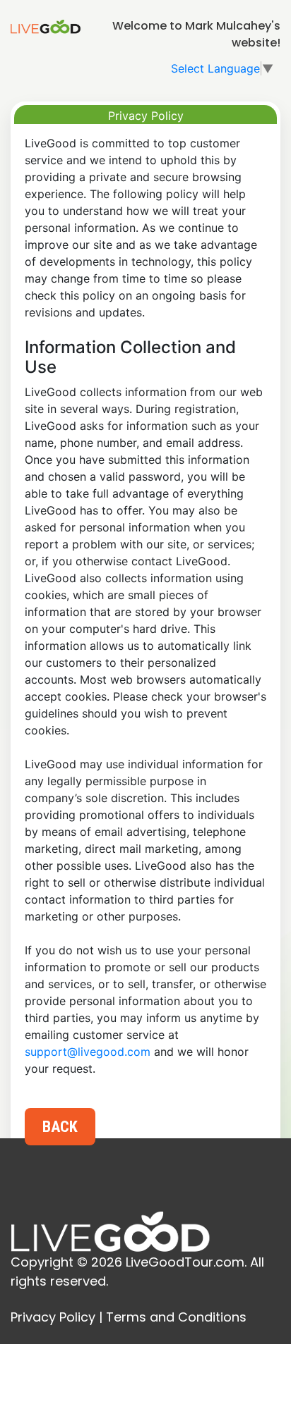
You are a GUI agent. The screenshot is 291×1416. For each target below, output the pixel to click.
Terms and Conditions (176, 1317)
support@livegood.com (87, 1052)
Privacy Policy (53, 1317)
